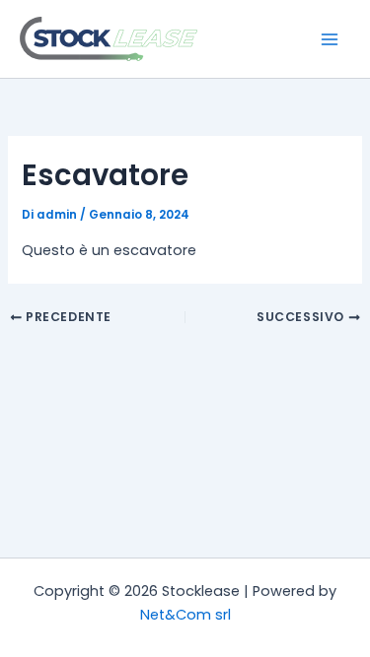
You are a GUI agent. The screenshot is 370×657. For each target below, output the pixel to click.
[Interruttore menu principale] (329, 39)
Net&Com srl (185, 614)
